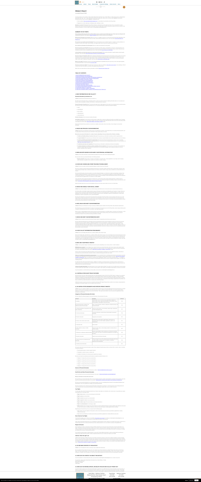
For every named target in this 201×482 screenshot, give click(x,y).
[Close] (199, 480)
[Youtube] (99, 2)
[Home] (124, 7)
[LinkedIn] (101, 2)
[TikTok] (104, 2)
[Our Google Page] (102, 2)
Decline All (191, 480)
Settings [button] (186, 480)
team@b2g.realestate (116, 478)
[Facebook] (96, 2)
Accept (196, 480)
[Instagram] (98, 2)
